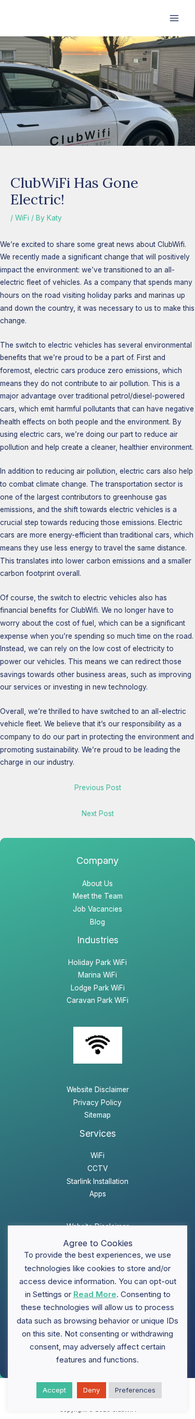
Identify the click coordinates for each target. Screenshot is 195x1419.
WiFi (22, 218)
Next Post (98, 813)
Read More (94, 1294)
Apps (97, 1194)
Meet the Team (98, 896)
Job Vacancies (97, 909)
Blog (97, 922)
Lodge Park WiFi (98, 988)
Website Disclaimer (98, 1089)
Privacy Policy (97, 1102)
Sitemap (97, 1115)
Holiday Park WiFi (97, 962)
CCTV (97, 1168)
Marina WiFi (97, 975)
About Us (97, 883)
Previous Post (97, 787)
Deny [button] (91, 1390)
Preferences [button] (135, 1390)
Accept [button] (54, 1390)
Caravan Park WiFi (97, 1000)
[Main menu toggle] (174, 18)
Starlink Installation (97, 1181)
